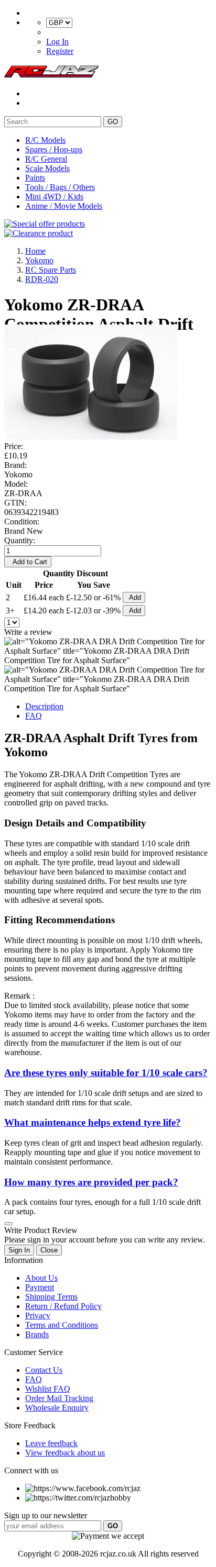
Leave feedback (51, 1443)
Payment (39, 1287)
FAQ (33, 715)
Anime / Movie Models (63, 206)
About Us (41, 1277)
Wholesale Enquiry (57, 1407)
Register (59, 51)
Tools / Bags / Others (60, 187)
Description (44, 706)
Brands (37, 1334)
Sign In (19, 1250)
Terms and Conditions (61, 1324)
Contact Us (43, 1369)
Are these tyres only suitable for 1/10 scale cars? (106, 1072)
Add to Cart (27, 562)
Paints (35, 177)
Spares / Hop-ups (53, 149)
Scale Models (47, 168)
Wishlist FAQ (47, 1388)
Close (49, 1250)
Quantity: (19, 540)
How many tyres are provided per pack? (91, 1182)
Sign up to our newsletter (45, 1515)
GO (112, 122)
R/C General (46, 158)
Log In (57, 41)
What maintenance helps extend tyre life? (92, 1122)
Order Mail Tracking (59, 1398)
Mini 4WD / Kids (54, 196)
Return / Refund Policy (63, 1306)
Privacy (37, 1315)
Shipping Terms (51, 1296)
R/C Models (45, 140)
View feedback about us (65, 1452)
